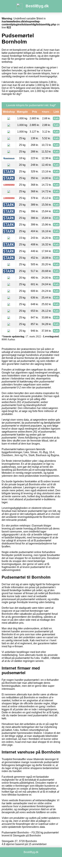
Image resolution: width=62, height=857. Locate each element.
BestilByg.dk (37, 6)
